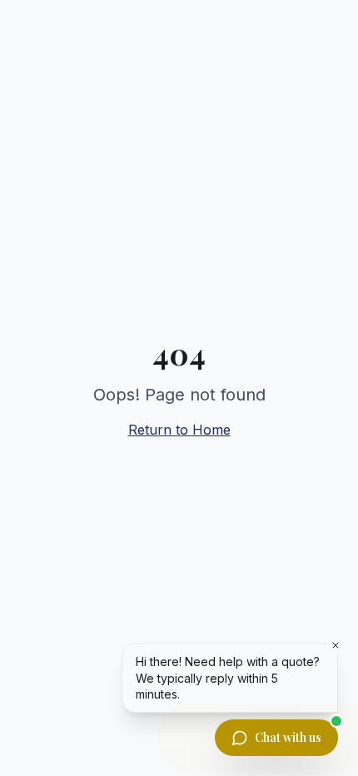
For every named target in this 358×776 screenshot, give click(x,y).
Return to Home (179, 429)
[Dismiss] (335, 645)
